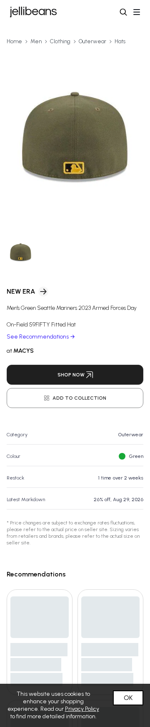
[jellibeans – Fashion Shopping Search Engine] (33, 12)
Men (36, 41)
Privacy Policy (82, 708)
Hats (120, 41)
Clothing (60, 41)
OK (128, 698)
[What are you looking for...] (123, 12)
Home (14, 41)
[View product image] (75, 139)
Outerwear (92, 41)
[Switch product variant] (21, 253)
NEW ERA (21, 291)
